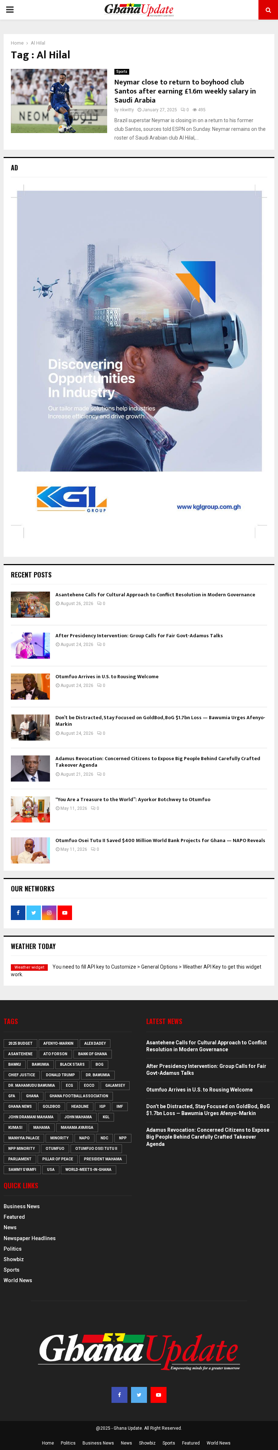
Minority (59, 1138)
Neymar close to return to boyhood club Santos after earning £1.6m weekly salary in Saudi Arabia (185, 91)
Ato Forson (55, 1054)
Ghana (32, 1096)
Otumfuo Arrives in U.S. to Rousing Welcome (107, 676)
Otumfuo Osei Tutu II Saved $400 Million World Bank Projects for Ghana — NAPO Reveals (160, 840)
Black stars (72, 1064)
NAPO (84, 1138)
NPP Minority (21, 1149)
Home (48, 1443)
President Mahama (103, 1159)
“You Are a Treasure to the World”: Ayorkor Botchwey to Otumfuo (132, 799)
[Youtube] (159, 1395)
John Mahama (78, 1117)
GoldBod (51, 1107)
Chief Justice (21, 1075)
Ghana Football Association (79, 1096)
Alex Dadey (95, 1043)
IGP (103, 1107)
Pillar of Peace (57, 1159)
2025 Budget (20, 1043)
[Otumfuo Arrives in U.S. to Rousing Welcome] (30, 687)
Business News (22, 1206)
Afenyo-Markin (58, 1043)
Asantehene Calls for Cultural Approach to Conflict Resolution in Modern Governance (155, 595)
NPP (123, 1138)
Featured (14, 1217)
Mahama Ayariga (77, 1128)
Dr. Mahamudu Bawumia (31, 1086)
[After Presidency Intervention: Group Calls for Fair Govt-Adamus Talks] (30, 646)
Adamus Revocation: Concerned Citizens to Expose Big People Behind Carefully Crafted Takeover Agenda (157, 761)
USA (51, 1170)
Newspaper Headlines (30, 1238)
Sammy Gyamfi (22, 1170)
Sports (121, 72)
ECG (69, 1086)
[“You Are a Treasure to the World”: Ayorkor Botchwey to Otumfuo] (30, 809)
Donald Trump (60, 1075)
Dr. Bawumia (98, 1075)
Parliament (19, 1159)
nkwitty (127, 109)
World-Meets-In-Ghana (88, 1170)
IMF (120, 1107)
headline (80, 1107)
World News (18, 1280)
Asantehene (20, 1054)
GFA (11, 1096)
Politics (13, 1249)
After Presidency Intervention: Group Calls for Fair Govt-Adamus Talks (139, 635)
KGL (106, 1117)
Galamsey (115, 1086)
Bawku (14, 1064)
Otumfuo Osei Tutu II (96, 1149)
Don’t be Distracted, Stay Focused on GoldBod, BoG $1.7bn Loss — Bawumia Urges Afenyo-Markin (160, 720)
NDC (104, 1138)
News (10, 1227)
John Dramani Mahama (31, 1117)
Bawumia (40, 1064)
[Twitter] (139, 1395)
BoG (100, 1064)
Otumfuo (55, 1149)
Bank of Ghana (92, 1054)
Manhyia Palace (23, 1138)
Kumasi (15, 1128)
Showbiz (14, 1259)
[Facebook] (119, 1395)
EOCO (89, 1086)
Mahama (41, 1128)
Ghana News (20, 1107)
